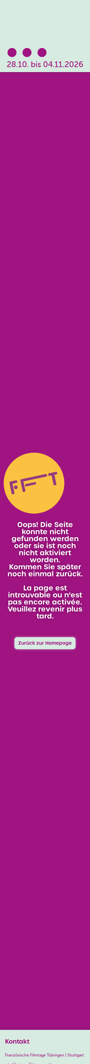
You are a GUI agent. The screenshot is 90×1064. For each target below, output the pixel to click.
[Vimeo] (42, 52)
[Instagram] (27, 52)
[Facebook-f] (12, 52)
